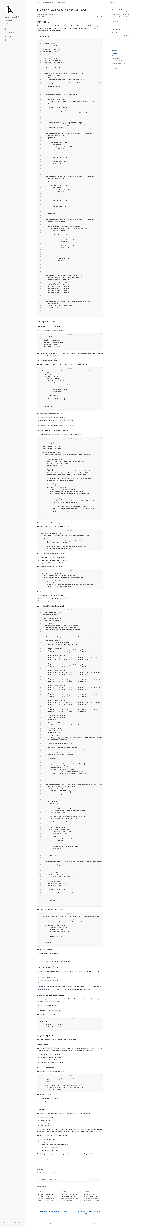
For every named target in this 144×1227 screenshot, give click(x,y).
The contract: (115, 56)
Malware (114, 36)
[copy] (101, 40)
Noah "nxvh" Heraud (12, 18)
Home (38, 2)
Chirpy (93, 1223)
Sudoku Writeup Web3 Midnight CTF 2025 (122, 14)
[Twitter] (95, 1179)
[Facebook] (97, 1179)
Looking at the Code (117, 58)
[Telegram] (100, 1179)
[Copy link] (102, 1179)
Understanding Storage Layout (119, 63)
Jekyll (101, 1223)
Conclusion (114, 68)
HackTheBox (115, 39)
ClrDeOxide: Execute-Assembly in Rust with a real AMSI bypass (127, 12)
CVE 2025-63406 (116, 21)
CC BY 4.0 (52, 1179)
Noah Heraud (41, 16)
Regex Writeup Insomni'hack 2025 (120, 16)
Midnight (51, 1173)
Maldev (117, 33)
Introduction (115, 53)
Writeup (45, 1173)
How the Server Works (117, 61)
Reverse (127, 39)
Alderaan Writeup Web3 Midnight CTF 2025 (122, 19)
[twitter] (12, 1223)
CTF (40, 1169)
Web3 (42, 1169)
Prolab (121, 39)
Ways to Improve (116, 66)
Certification (127, 36)
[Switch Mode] (5, 1223)
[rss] (19, 1223)
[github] (8, 1223)
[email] (16, 1223)
